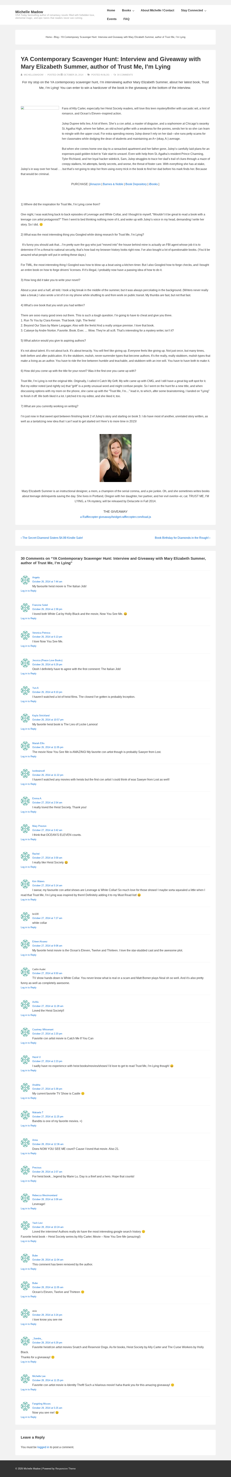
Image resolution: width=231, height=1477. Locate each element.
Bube (35, 1255)
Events (112, 19)
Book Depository (136, 184)
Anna (35, 1140)
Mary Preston (39, 826)
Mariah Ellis (38, 743)
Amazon (95, 184)
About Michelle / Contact (157, 10)
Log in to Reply (28, 590)
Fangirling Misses (41, 1403)
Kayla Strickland (40, 715)
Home (111, 10)
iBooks (153, 184)
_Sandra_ (37, 1338)
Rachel (36, 853)
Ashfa (35, 1002)
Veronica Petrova (41, 632)
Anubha (36, 1085)
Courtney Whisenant (42, 1029)
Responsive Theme (65, 1468)
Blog (106, 75)
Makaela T (37, 1112)
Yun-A (35, 688)
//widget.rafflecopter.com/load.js (131, 516)
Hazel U (36, 1057)
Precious (37, 1167)
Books (126, 10)
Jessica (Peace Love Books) (47, 660)
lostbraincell (38, 771)
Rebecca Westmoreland (44, 1195)
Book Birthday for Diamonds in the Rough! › (182, 537)
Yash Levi (37, 1223)
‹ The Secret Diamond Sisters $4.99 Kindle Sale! (52, 537)
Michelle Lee (38, 1376)
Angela (36, 577)
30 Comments (125, 75)
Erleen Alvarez (39, 941)
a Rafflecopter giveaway (95, 516)
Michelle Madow (29, 12)
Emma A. (37, 798)
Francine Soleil (40, 605)
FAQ (126, 19)
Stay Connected (192, 10)
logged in (43, 1447)
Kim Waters (38, 881)
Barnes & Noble (113, 184)
